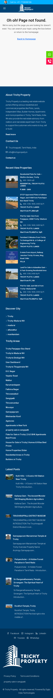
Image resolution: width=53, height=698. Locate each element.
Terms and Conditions (29, 676)
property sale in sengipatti (17, 430)
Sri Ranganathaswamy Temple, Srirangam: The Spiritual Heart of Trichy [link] (28, 582)
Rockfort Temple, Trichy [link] (25, 606)
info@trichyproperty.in (18, 152)
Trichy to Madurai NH (15, 353)
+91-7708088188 (24, 2)
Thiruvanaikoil (12, 394)
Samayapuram (12, 412)
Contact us (10, 158)
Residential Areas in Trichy (17, 455)
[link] (10, 477)
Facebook (14, 633)
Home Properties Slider (16, 450)
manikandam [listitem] (13, 334)
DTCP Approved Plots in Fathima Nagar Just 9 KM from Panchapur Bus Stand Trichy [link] (33, 198)
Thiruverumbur (12, 403)
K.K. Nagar (10, 371)
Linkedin (42, 633)
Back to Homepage (26, 39)
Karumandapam (13, 385)
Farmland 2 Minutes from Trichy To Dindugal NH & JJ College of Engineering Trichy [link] (33, 240)
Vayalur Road (12, 376)
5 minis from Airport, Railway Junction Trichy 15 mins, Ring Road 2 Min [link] (31, 255)
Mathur (9, 380)
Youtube (21, 638)
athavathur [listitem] (12, 330)
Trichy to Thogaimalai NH (17, 367)
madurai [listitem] (11, 325)
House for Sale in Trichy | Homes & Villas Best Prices (26, 444)
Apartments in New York (16, 425)
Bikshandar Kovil (13, 416)
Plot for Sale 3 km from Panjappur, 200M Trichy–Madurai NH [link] (33, 219)
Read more (11, 134)
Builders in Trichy (13, 459)
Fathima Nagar (12, 389)
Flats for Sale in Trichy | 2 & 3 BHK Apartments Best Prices (26, 436)
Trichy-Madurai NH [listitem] (16, 321)
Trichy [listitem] (10, 316)
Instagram (29, 633)
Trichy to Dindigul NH (15, 358)
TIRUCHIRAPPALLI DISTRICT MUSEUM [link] (29, 516)
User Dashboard (13, 362)
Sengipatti (10, 398)
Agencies (10, 421)
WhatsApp (34, 638)
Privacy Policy (10, 676)
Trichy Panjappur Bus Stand (18, 349)
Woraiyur (10, 407)
